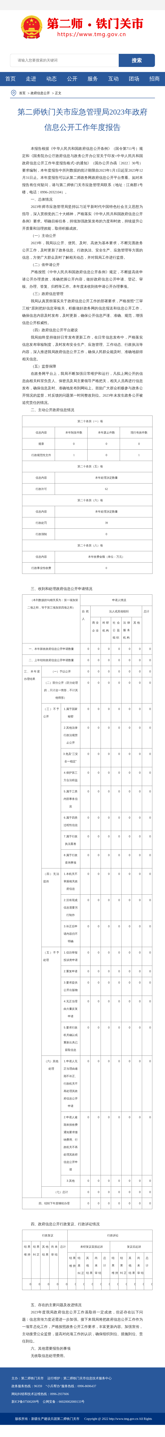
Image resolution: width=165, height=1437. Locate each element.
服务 (93, 79)
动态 (51, 79)
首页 (10, 79)
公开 (72, 79)
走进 (31, 79)
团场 (134, 79)
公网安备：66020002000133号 (64, 1401)
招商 (154, 79)
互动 (113, 79)
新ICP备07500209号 (25, 1401)
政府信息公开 (40, 93)
